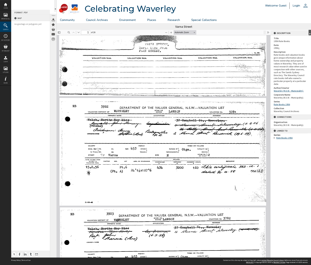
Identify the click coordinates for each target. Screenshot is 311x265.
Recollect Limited (279, 262)
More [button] (6, 83)
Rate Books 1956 (282, 104)
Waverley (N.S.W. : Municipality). (289, 90)
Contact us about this (53, 34)
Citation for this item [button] (53, 39)
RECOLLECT (250, 262)
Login (6, 61)
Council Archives (97, 20)
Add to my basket (53, 29)
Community (67, 20)
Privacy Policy (16, 260)
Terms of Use (26, 260)
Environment (127, 20)
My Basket (6, 51)
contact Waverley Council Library (273, 260)
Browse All (5, 19)
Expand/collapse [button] (310, 32)
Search (5, 29)
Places (151, 20)
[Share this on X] (14, 252)
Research (173, 20)
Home (6, 8)
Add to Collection (53, 24)
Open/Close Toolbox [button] (55, 6)
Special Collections (204, 20)
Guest (283, 5)
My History (5, 40)
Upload (5, 72)
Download (53, 19)
